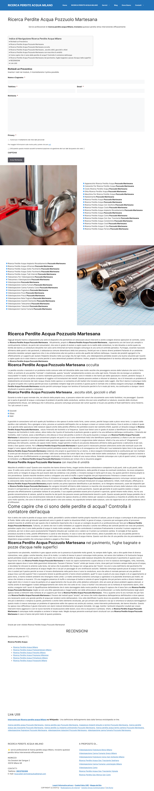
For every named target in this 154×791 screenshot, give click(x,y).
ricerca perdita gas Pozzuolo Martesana (61, 725)
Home (65, 5)
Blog (116, 5)
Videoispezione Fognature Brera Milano (95, 750)
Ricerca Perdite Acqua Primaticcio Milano (30, 658)
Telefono (12, 87)
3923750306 (22, 771)
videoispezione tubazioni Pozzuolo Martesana (67, 730)
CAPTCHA (12, 153)
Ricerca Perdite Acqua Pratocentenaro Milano (32, 650)
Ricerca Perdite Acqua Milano (25, 647)
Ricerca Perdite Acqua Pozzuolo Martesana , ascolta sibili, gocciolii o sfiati (38, 50)
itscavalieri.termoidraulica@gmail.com (30, 774)
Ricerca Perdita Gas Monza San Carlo (95, 775)
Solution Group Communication (93, 788)
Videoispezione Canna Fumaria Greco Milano (98, 753)
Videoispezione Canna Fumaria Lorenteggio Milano (100, 764)
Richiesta (13, 96)
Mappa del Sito (96, 785)
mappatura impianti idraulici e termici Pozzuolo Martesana (103, 725)
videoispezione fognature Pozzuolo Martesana (27, 730)
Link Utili (13, 63)
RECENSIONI (15, 61)
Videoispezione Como (88, 768)
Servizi (104, 5)
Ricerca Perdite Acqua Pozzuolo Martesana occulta (30, 47)
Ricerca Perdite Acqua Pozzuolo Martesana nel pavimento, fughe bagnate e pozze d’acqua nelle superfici (50, 58)
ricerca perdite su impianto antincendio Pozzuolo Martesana (69, 728)
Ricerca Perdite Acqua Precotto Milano (29, 653)
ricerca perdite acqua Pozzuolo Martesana (25, 725)
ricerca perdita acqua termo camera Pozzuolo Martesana (120, 728)
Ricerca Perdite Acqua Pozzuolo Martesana (27, 44)
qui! (50, 144)
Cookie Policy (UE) (82, 785)
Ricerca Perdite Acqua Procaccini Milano (30, 661)
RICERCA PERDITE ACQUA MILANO (30, 5)
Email (80, 87)
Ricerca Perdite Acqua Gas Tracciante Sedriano (99, 760)
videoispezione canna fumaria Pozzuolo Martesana (109, 730)
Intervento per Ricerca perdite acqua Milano (27, 720)
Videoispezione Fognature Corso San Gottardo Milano (101, 757)
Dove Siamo (126, 5)
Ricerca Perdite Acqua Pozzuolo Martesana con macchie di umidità (36, 52)
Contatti (138, 5)
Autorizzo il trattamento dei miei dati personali (27, 140)
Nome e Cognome (16, 77)
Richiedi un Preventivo (19, 42)
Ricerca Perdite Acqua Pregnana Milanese (31, 655)
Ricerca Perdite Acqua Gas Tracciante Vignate (98, 771)
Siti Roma (109, 788)
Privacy (12, 135)
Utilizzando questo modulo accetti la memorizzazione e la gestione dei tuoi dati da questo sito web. (47, 149)
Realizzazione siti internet (70, 788)
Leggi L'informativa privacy (63, 785)
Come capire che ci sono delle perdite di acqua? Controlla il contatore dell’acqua (41, 55)
